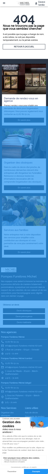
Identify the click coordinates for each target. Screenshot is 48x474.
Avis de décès (31, 412)
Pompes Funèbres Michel (12, 337)
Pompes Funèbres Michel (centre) (16, 358)
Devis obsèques (24, 310)
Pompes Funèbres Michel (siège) (16, 383)
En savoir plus (24, 120)
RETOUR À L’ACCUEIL (24, 46)
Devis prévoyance (24, 316)
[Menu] (4, 3)
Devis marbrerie (24, 322)
